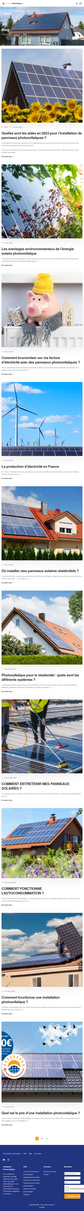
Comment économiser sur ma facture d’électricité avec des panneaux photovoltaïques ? (41, 360)
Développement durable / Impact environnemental (31, 1178)
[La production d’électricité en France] (42, 419)
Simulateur (37, 1153)
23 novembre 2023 (10, 778)
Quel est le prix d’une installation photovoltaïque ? (41, 1112)
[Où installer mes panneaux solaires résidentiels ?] (42, 523)
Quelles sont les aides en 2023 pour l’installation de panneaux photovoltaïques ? (42, 135)
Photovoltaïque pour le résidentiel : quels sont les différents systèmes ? (40, 677)
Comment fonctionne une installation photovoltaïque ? (31, 999)
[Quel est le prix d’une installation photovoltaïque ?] (42, 1062)
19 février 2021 (9, 1107)
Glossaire (26, 1194)
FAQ (24, 1153)
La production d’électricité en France (30, 466)
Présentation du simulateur (12, 1153)
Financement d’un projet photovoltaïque (31, 1184)
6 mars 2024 (8, 243)
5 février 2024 (8, 352)
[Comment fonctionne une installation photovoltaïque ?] (42, 950)
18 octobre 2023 (9, 991)
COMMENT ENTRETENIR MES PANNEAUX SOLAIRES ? (35, 786)
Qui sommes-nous (50, 1171)
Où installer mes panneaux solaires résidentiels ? (40, 570)
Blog (30, 1153)
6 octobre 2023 (17, 127)
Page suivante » (47, 1138)
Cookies (42, 1207)
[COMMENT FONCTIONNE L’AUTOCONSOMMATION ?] (42, 843)
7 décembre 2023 (10, 669)
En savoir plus (7, 156)
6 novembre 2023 (10, 882)
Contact (46, 1174)
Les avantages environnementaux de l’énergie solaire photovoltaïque (38, 251)
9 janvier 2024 (8, 460)
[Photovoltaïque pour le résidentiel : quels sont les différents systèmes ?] (42, 627)
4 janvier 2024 (8, 565)
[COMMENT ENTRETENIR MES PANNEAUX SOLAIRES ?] (42, 736)
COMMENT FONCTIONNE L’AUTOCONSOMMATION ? (23, 890)
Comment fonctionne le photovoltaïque (31, 1172)
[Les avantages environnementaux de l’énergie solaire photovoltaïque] (42, 201)
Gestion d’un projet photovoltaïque (29, 1190)
